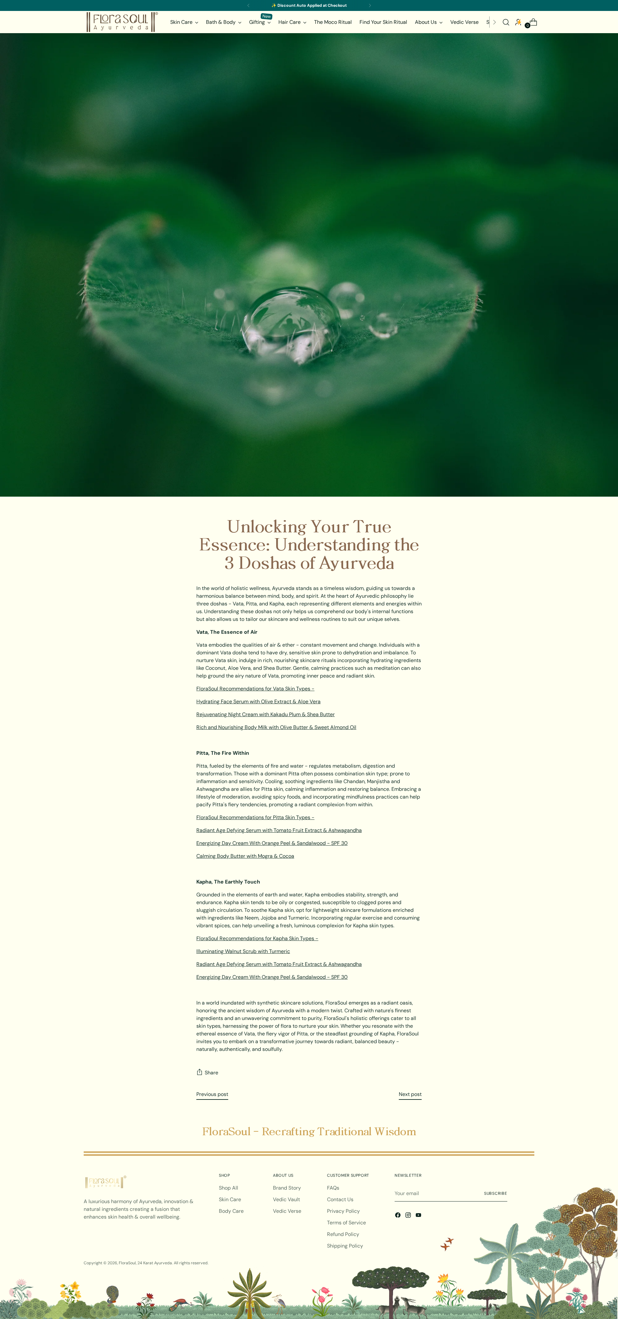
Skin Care (230, 1199)
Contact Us (340, 1199)
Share (211, 1072)
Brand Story (287, 1187)
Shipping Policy (345, 1245)
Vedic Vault (286, 1199)
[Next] (370, 5)
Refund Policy (343, 1234)
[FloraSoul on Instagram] (409, 1216)
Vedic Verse (287, 1211)
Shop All (228, 1187)
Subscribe (495, 1193)
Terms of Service (346, 1222)
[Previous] (248, 5)
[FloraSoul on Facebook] (398, 1216)
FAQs (333, 1187)
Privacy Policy (343, 1211)
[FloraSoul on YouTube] (419, 1216)
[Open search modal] (506, 22)
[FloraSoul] (122, 22)
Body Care (231, 1211)
